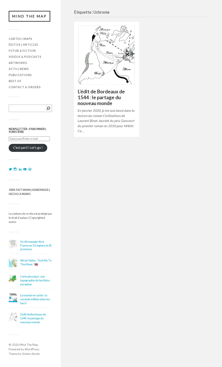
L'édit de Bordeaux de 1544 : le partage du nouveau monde (33, 318)
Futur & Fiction (22, 50)
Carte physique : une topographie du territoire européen (35, 280)
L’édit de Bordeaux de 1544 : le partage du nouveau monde (101, 97)
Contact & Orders (25, 87)
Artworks (18, 63)
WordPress (32, 349)
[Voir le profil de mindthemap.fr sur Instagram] (15, 169)
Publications (20, 75)
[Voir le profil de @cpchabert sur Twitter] (10, 169)
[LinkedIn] (20, 169)
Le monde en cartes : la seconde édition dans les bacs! (35, 299)
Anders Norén (31, 354)
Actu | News (19, 69)
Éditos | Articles (23, 44)
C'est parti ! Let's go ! (28, 147)
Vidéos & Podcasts (25, 56)
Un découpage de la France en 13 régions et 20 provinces (35, 245)
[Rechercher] (48, 108)
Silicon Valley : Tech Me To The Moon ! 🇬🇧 (35, 262)
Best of (15, 81)
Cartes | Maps (20, 39)
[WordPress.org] (30, 169)
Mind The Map (29, 16)
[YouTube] (25, 169)
